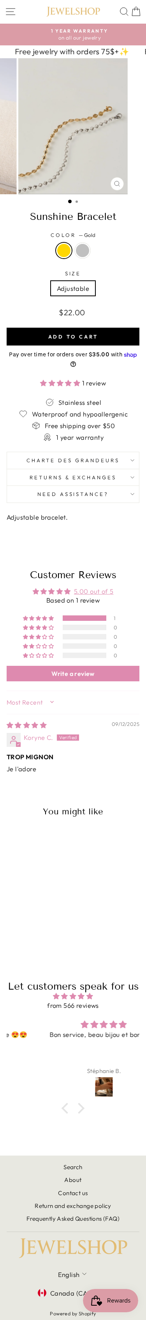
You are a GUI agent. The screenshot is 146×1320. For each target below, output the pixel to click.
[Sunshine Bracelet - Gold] (27, 936)
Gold (64, 250)
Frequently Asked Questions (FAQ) (73, 1218)
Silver (82, 250)
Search (72, 1167)
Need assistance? (73, 494)
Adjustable (73, 288)
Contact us (73, 1193)
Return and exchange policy (73, 1205)
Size (73, 273)
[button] (61, 383)
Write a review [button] (73, 673)
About (72, 1180)
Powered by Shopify (73, 1313)
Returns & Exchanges (73, 477)
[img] (27, 725)
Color (73, 235)
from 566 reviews (73, 1005)
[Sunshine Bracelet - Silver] (36, 936)
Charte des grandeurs (73, 460)
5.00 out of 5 (93, 591)
